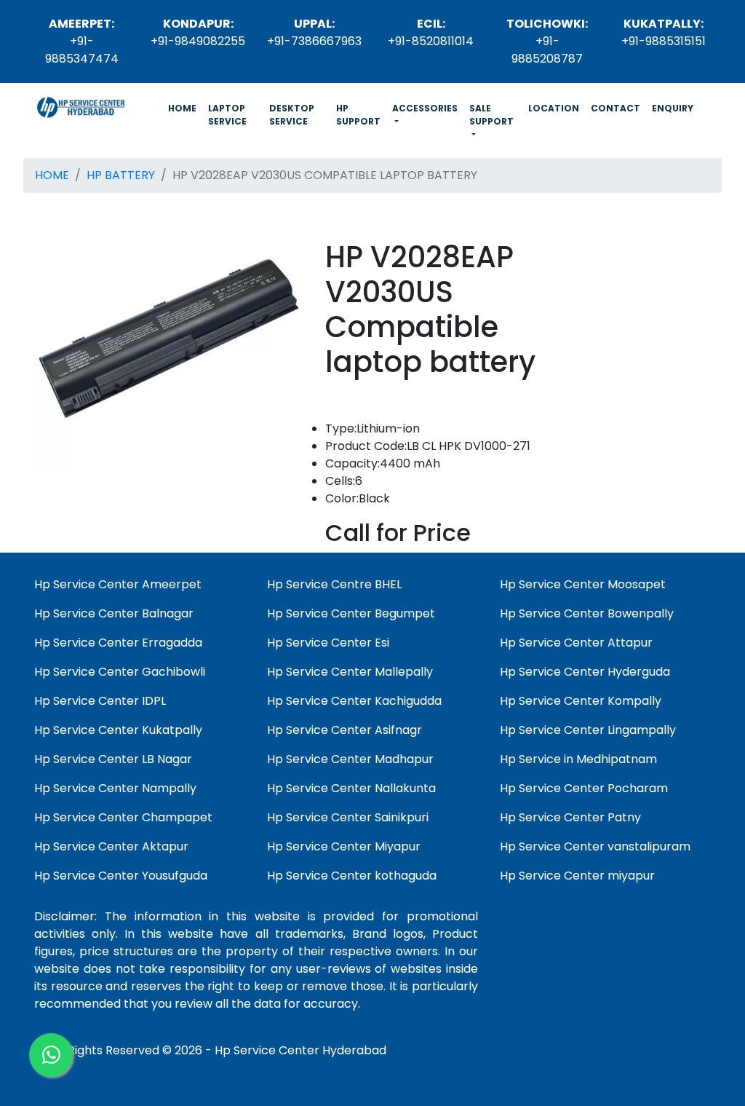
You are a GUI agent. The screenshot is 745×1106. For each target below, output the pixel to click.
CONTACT (615, 108)
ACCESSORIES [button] (425, 108)
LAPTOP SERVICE (227, 114)
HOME (185, 107)
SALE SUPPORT (491, 114)
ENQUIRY (672, 108)
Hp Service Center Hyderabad (300, 1050)
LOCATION (553, 108)
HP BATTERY (121, 175)
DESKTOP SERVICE (291, 114)
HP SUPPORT (358, 114)
